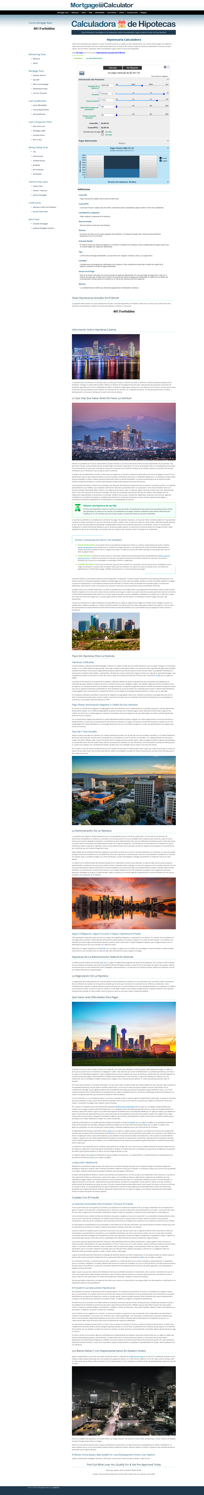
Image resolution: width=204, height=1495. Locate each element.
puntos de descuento (85, 547)
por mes (108, 135)
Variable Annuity (39, 161)
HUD (110, 1131)
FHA (101, 963)
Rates (84, 13)
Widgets (144, 13)
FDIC (142, 1257)
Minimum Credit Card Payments (44, 207)
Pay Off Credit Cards (40, 212)
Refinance (75, 13)
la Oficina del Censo (136, 1356)
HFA (145, 1125)
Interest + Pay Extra (40, 191)
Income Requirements (41, 110)
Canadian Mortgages (40, 224)
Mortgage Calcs (63, 13)
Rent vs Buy (37, 140)
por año (108, 132)
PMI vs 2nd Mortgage (40, 84)
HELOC (35, 63)
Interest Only (37, 186)
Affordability (99, 13)
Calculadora (78, 58)
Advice (121, 13)
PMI (104, 948)
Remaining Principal (40, 89)
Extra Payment (38, 170)
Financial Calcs (132, 13)
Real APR (36, 80)
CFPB (158, 675)
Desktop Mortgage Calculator (43, 228)
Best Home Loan (39, 126)
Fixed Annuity (38, 156)
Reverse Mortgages (40, 195)
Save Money (111, 13)
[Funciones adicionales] (165, 67)
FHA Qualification (39, 114)
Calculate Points (39, 135)
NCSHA (132, 1122)
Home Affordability (40, 105)
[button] (124, 79)
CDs (34, 152)
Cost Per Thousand (40, 93)
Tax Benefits (37, 174)
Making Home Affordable (125, 1107)
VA (92, 1157)
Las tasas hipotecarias (94, 58)
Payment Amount (39, 75)
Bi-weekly (36, 165)
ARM (90, 13)
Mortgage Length (39, 131)
